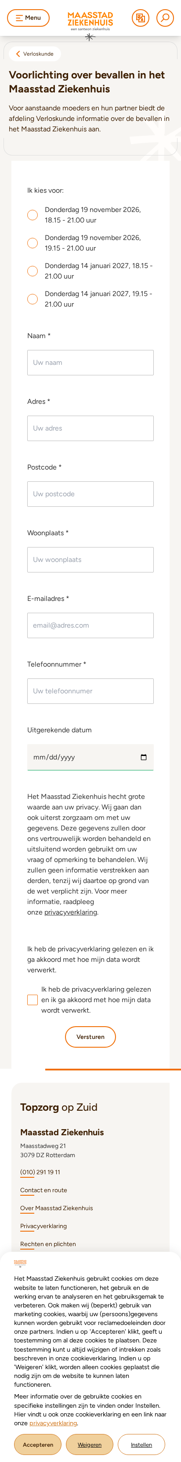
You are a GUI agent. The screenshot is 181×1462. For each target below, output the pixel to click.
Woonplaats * (48, 533)
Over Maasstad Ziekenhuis (56, 1208)
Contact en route (43, 1190)
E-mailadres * (48, 598)
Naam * (39, 336)
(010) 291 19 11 (40, 1172)
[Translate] (140, 18)
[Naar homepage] (90, 27)
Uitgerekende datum (59, 730)
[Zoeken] (165, 18)
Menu (33, 17)
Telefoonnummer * (57, 664)
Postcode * (44, 467)
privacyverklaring (70, 912)
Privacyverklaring (43, 1226)
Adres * (39, 401)
